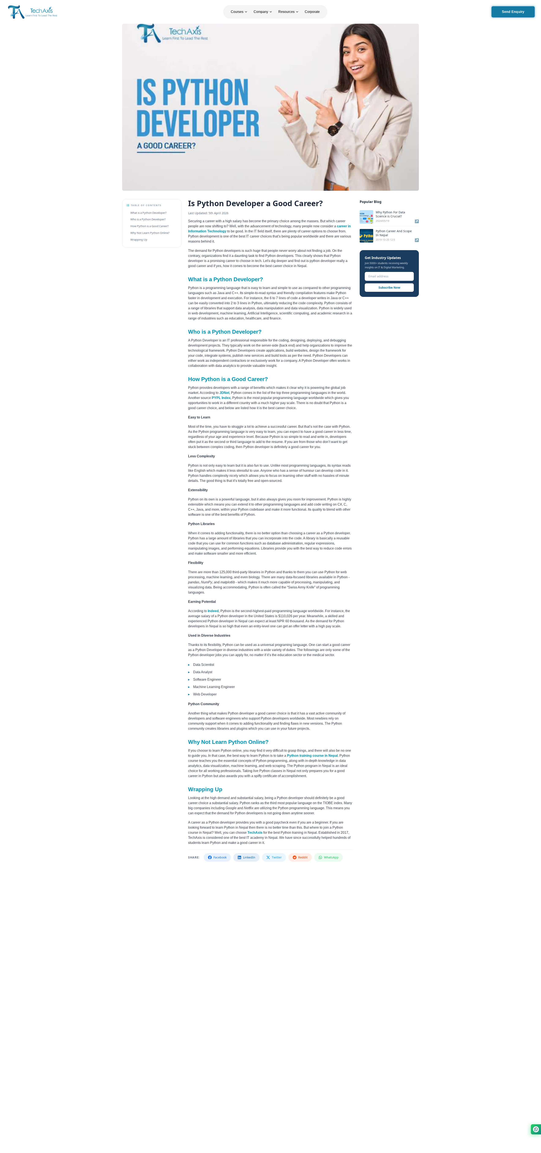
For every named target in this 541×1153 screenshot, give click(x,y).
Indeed (213, 611)
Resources (286, 12)
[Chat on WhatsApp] (536, 1129)
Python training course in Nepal (312, 755)
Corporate (312, 12)
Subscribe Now (389, 287)
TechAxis (254, 832)
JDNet (224, 393)
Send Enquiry (513, 12)
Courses (237, 12)
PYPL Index (221, 398)
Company (261, 12)
